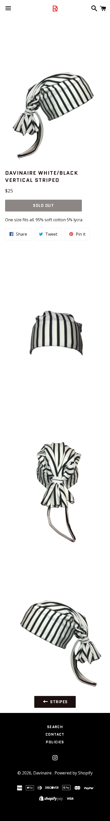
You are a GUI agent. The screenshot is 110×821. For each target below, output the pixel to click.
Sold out (43, 205)
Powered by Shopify (73, 773)
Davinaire (43, 773)
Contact (55, 734)
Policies (55, 742)
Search (55, 726)
